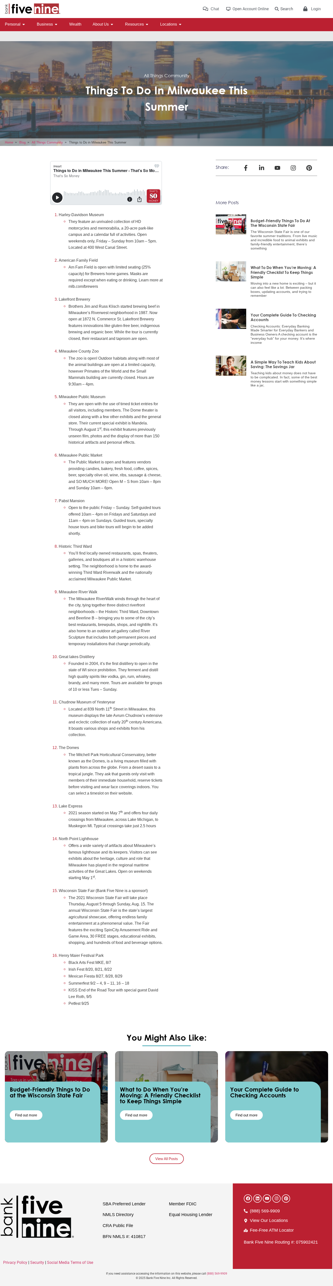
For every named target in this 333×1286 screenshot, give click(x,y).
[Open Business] (56, 24)
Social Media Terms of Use (70, 1262)
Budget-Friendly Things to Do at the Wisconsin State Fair (280, 223)
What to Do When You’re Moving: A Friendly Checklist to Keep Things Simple (283, 272)
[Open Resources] (147, 24)
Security (37, 1262)
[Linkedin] (257, 1198)
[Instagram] (276, 1198)
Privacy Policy (15, 1262)
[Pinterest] (286, 1198)
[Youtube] (267, 1198)
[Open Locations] (180, 24)
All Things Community (166, 75)
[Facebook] (248, 1198)
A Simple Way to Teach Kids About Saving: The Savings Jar (283, 364)
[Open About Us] (112, 24)
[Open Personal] (24, 24)
